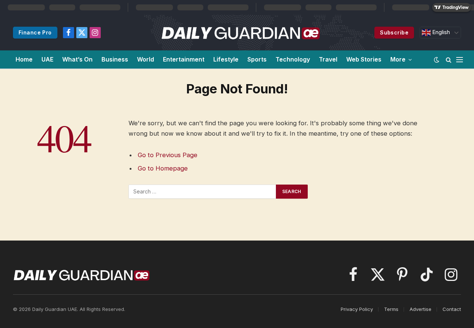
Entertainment (183, 59)
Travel (328, 59)
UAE (47, 59)
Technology (293, 59)
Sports (257, 59)
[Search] (448, 59)
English (440, 32)
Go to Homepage (163, 168)
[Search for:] (202, 192)
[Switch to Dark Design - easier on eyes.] (436, 60)
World (145, 59)
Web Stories (363, 59)
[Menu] (459, 59)
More (397, 59)
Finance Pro (35, 32)
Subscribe (394, 32)
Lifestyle (225, 59)
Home (24, 59)
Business (114, 59)
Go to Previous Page (167, 155)
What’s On (77, 59)
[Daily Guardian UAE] (240, 32)
